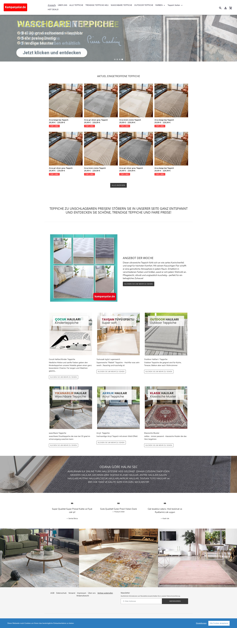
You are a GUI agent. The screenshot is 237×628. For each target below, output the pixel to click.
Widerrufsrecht (82, 596)
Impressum (81, 593)
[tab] (115, 59)
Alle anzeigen (118, 185)
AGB (52, 593)
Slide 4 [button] (122, 59)
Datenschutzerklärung (173, 596)
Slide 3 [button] (119, 59)
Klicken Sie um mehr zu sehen (138, 284)
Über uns (92, 593)
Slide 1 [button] (115, 59)
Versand (71, 593)
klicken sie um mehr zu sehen (63, 377)
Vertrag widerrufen (105, 593)
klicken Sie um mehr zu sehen (159, 445)
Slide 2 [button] (117, 59)
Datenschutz (61, 593)
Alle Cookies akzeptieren (219, 623)
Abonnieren (175, 601)
